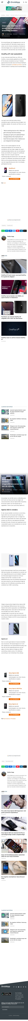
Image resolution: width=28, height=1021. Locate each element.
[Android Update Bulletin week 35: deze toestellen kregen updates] (5, 411)
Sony (3, 761)
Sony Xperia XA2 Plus (15, 688)
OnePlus (4, 225)
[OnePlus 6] (5, 172)
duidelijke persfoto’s (17, 64)
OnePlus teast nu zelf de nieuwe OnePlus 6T (13, 338)
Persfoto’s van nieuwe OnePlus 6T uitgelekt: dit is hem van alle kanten (11, 317)
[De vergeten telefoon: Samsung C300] (5, 420)
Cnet (4, 183)
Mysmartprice (6, 718)
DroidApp (3, 15)
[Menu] (2, 2)
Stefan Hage (9, 34)
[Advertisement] (14, 80)
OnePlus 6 (12, 168)
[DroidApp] (14, 2)
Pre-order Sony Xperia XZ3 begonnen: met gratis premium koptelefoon (13, 811)
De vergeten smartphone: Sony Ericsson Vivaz (13, 877)
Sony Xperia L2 (13, 704)
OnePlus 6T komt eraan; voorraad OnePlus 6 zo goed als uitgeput (13, 275)
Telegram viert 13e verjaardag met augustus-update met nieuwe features (17, 427)
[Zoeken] (26, 2)
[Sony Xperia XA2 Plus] (5, 693)
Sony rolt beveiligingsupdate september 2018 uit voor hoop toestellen (13, 855)
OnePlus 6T (9, 225)
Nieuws (7, 15)
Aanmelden (4, 1009)
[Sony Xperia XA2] (5, 677)
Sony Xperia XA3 (9, 761)
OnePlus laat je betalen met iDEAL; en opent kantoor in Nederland (12, 296)
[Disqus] (14, 363)
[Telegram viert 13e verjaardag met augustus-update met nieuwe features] (5, 427)
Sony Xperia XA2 (14, 673)
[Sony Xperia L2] (5, 708)
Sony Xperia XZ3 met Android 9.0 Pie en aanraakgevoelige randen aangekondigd (13, 833)
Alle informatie (14, 178)
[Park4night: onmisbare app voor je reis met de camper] (5, 436)
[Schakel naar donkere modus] (24, 2)
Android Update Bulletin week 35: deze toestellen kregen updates (18, 411)
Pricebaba (13, 718)
